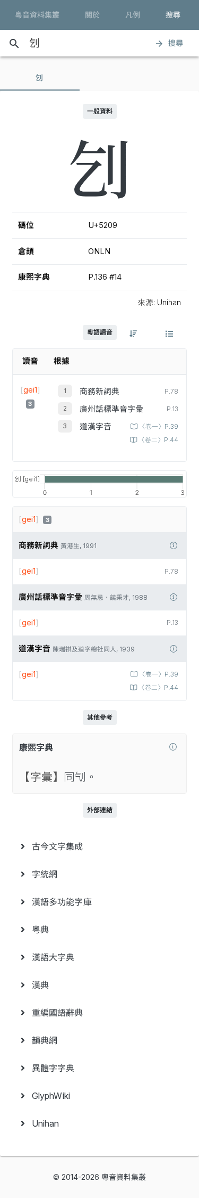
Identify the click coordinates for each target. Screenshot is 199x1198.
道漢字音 (95, 426)
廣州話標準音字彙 (111, 409)
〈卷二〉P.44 (158, 440)
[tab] (40, 78)
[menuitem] (99, 846)
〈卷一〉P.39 (158, 426)
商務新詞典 (99, 391)
